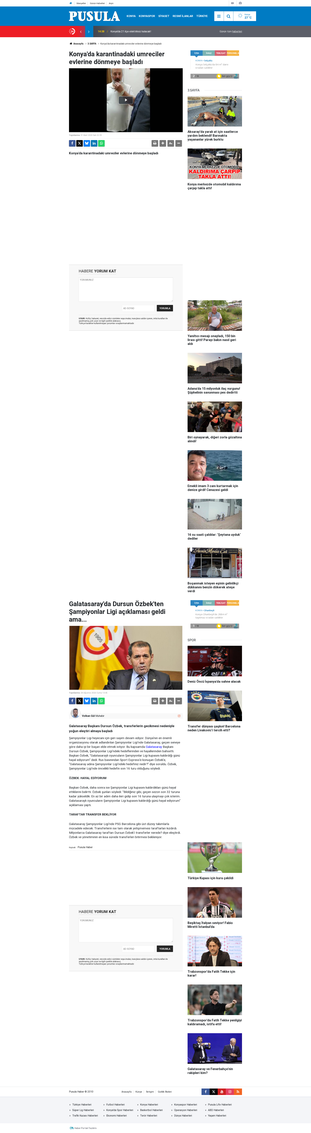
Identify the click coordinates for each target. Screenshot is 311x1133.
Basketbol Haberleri (151, 1110)
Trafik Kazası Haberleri (85, 1115)
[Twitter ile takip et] (214, 1092)
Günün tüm (231, 31)
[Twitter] (79, 143)
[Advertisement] (126, 237)
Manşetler (81, 3)
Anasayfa (78, 43)
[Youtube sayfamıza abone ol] (222, 1092)
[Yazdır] (155, 143)
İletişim (150, 1091)
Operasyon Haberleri (185, 1110)
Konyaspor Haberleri (185, 1104)
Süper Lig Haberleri (83, 1110)
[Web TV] (232, 3)
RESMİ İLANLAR (183, 16)
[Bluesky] (87, 143)
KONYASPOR (147, 16)
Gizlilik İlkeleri (165, 1091)
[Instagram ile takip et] (179, 716)
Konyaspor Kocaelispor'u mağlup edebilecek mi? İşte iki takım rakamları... (151, 31)
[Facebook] (72, 143)
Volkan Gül (88, 715)
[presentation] (81, 31)
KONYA (131, 16)
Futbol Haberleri (115, 1104)
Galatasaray (154, 747)
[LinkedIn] (94, 143)
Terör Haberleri (148, 1115)
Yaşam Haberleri (217, 1115)
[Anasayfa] (71, 3)
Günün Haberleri (97, 3)
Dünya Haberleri (183, 1115)
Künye (139, 1091)
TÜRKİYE (202, 16)
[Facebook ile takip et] (206, 1092)
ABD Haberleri (216, 1110)
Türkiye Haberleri (81, 1104)
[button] (163, 143)
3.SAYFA (92, 43)
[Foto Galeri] (240, 3)
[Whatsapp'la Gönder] (101, 143)
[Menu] (219, 16)
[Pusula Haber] (94, 15)
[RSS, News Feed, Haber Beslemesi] (238, 1092)
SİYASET (163, 16)
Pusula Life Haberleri (220, 1104)
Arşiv (111, 3)
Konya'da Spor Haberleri (119, 1110)
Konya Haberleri (149, 1104)
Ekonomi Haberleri (116, 1115)
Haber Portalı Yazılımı (86, 1128)
